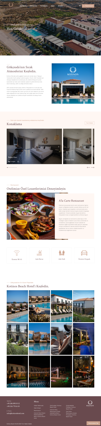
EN (80, 6)
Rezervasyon (37, 410)
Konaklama (43, 6)
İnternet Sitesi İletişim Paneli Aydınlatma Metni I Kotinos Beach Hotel (39, 415)
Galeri (53, 6)
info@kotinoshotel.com (15, 413)
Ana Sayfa (23, 6)
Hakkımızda (33, 6)
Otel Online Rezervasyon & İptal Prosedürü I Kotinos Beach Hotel (71, 414)
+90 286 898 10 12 (13, 403)
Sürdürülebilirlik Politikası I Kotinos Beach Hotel (71, 407)
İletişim (60, 6)
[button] (7, 167)
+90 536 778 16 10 (13, 406)
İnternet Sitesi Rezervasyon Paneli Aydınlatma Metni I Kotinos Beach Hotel (55, 412)
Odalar (35, 405)
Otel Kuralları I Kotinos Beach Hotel (55, 406)
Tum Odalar (89, 123)
